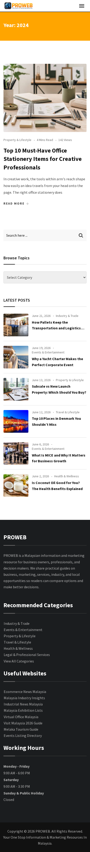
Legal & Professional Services (27, 654)
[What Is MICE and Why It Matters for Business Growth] (15, 453)
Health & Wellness (66, 476)
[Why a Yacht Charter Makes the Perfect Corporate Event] (15, 357)
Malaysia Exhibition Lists (23, 710)
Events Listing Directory (23, 735)
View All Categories (19, 661)
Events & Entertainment (48, 352)
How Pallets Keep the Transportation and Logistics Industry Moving (56, 328)
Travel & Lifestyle (68, 412)
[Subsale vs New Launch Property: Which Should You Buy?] (15, 389)
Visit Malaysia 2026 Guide (23, 723)
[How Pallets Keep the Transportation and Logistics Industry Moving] (15, 325)
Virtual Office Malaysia (21, 716)
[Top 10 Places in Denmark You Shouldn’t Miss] (15, 421)
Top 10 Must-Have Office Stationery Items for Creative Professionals (42, 159)
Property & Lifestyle (17, 140)
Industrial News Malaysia (23, 704)
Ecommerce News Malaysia (25, 691)
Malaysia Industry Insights (24, 698)
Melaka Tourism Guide (21, 729)
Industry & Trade (67, 316)
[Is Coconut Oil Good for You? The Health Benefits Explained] (15, 485)
